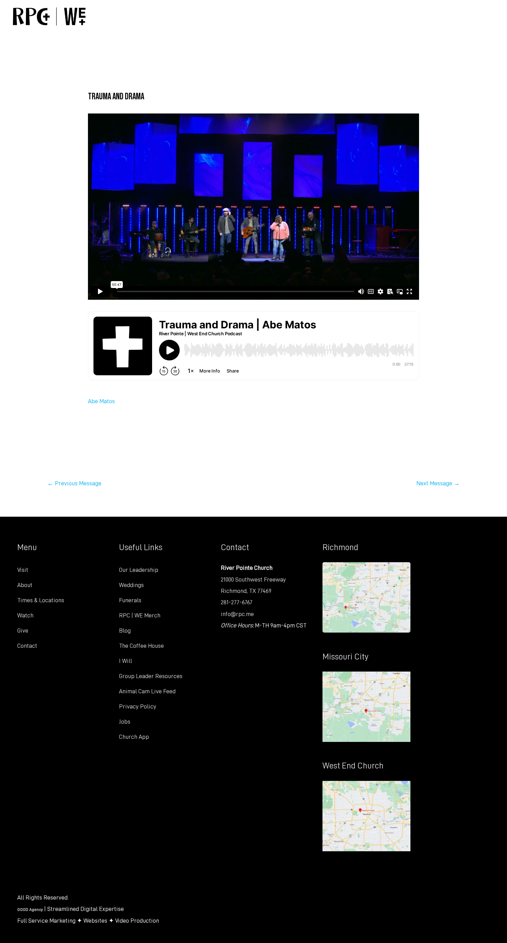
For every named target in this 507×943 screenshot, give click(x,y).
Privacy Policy (137, 706)
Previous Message (74, 483)
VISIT (182, 16)
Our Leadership (138, 570)
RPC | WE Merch (139, 615)
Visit (22, 570)
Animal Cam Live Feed (147, 691)
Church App (134, 737)
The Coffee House (141, 646)
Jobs (124, 721)
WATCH (346, 16)
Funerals (130, 600)
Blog (125, 630)
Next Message (438, 483)
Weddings (131, 585)
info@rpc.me (237, 614)
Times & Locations (40, 600)
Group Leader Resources (150, 676)
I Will (125, 661)
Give (22, 630)
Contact (27, 646)
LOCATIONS (288, 16)
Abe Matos (101, 401)
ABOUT (230, 16)
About (24, 585)
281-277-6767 (236, 602)
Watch (25, 615)
